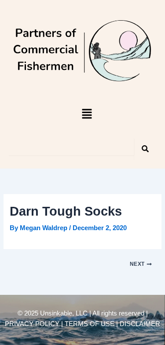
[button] (86, 115)
